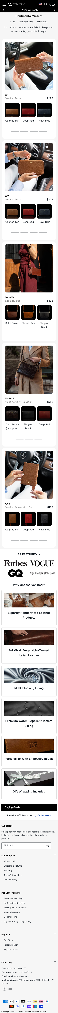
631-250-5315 (25, 972)
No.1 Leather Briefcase (14, 903)
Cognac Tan (12, 120)
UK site (43, 1011)
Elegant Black (44, 325)
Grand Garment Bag (13, 898)
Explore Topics (11, 949)
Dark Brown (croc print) (12, 426)
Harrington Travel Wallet (15, 907)
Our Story (8, 940)
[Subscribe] (48, 845)
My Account (9, 861)
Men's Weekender (12, 912)
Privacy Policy (10, 879)
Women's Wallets (26, 22)
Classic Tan (28, 323)
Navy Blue (44, 120)
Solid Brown (12, 323)
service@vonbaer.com (18, 976)
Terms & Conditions (13, 875)
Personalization (11, 945)
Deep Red (28, 120)
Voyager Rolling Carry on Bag (18, 921)
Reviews (42, 815)
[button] (49, 4)
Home (12, 22)
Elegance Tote (10, 917)
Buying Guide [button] (12, 807)
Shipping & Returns (13, 866)
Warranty (8, 870)
